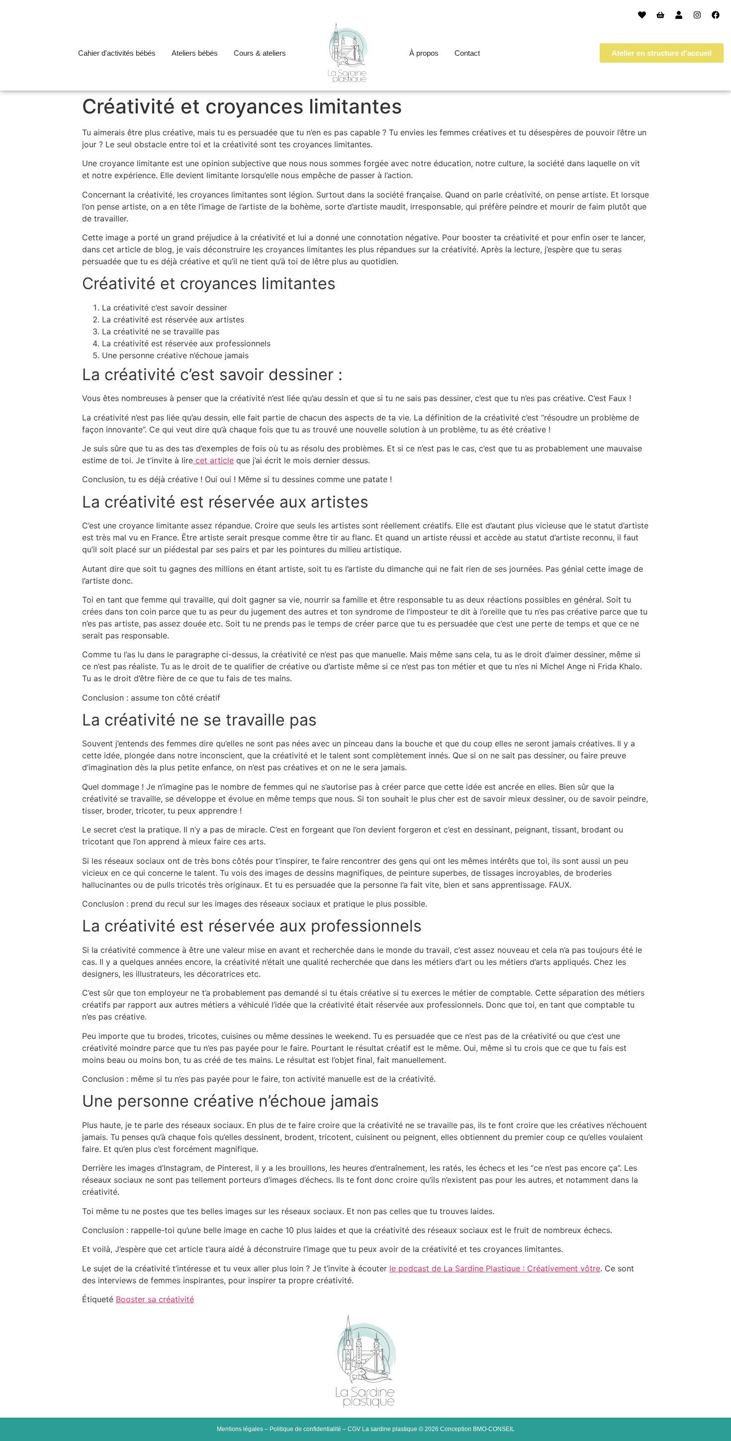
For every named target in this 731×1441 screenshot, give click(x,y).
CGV (354, 1429)
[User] (679, 15)
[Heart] (642, 15)
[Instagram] (697, 15)
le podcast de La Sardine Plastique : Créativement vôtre (494, 1268)
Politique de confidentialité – (309, 1429)
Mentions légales (240, 1429)
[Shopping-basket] (660, 15)
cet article (213, 460)
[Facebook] (716, 15)
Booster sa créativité (155, 1299)
